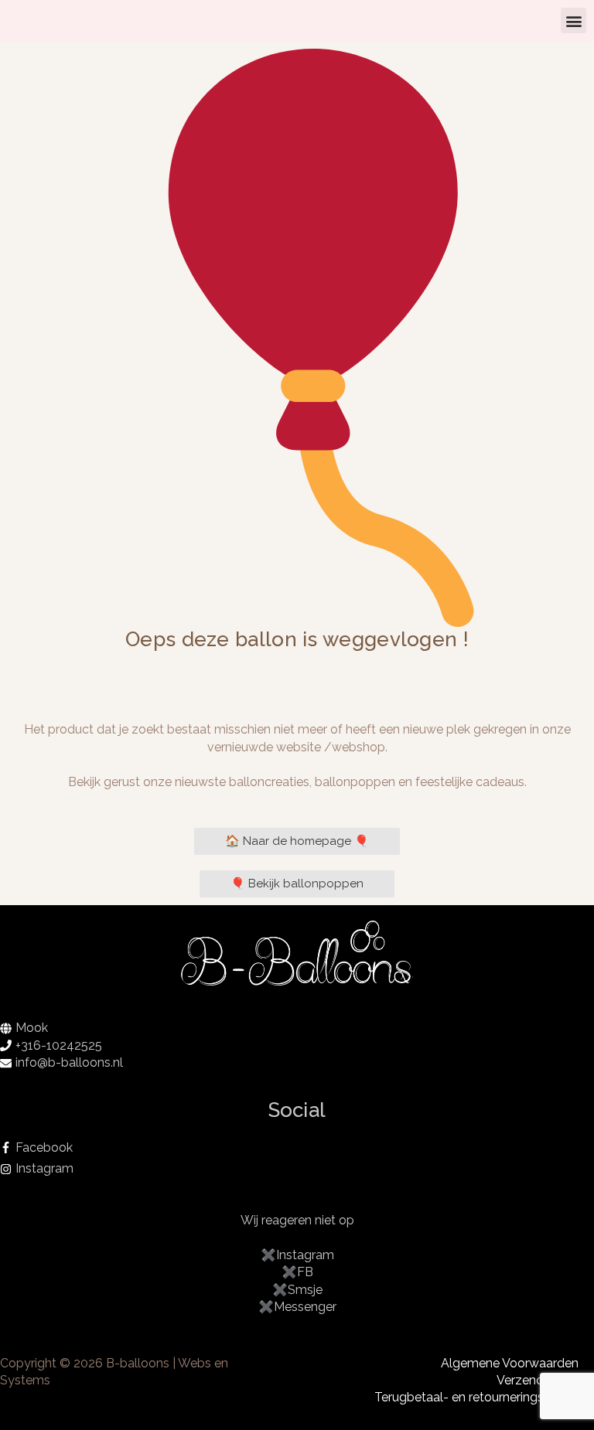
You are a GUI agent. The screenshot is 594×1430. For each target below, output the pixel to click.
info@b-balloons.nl (69, 1062)
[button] (573, 20)
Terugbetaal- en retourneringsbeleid (476, 1397)
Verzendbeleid (538, 1380)
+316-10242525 (58, 1045)
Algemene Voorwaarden (510, 1363)
